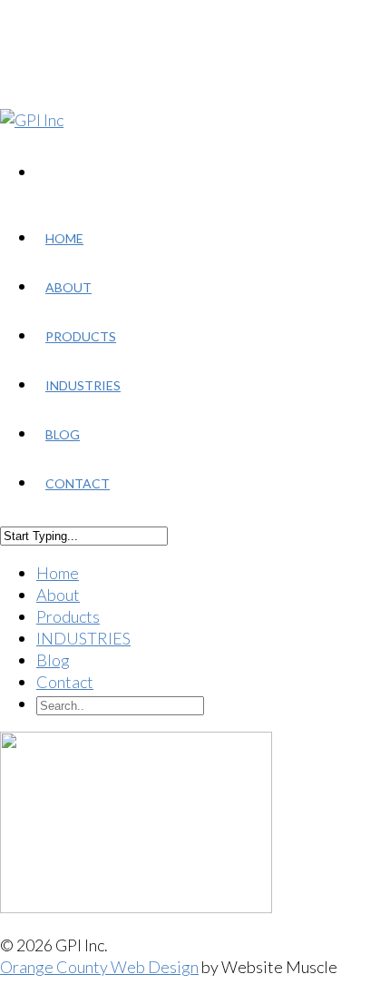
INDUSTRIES (83, 385)
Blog (62, 434)
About (68, 287)
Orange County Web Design (99, 967)
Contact (77, 483)
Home (64, 238)
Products (80, 336)
